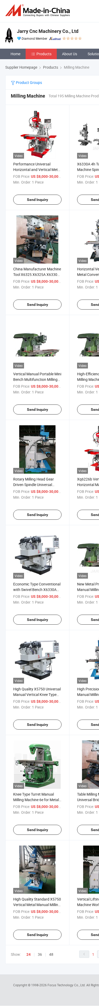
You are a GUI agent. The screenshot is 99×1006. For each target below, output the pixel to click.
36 (40, 954)
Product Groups (28, 82)
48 (51, 954)
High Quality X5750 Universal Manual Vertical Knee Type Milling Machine (37, 694)
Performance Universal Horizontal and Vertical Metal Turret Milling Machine (37, 169)
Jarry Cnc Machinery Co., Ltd (47, 31)
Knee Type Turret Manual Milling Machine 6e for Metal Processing (36, 800)
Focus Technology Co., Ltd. (67, 985)
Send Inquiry (37, 200)
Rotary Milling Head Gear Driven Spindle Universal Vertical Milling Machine (33, 485)
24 (28, 954)
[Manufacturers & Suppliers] (38, 10)
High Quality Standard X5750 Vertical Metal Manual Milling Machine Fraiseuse (37, 905)
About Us (69, 53)
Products (43, 53)
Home (15, 53)
